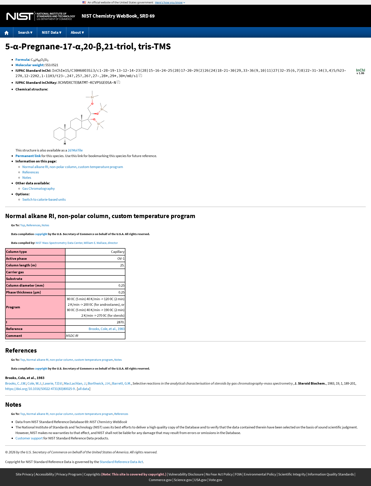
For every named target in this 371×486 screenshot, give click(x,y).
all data (83, 388)
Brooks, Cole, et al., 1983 (107, 328)
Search (23, 32)
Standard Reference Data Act (121, 461)
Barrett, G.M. (121, 383)
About (76, 32)
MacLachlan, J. (75, 383)
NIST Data (50, 32)
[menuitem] (6, 32)
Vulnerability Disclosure (186, 474)
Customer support (29, 438)
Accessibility (45, 474)
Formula (22, 59)
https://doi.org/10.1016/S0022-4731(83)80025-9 (40, 388)
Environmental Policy (260, 474)
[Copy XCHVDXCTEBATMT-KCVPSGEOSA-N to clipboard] (118, 83)
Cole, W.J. (34, 383)
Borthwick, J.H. (99, 383)
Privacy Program (69, 474)
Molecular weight (29, 65)
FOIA (238, 474)
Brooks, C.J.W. (15, 383)
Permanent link (28, 155)
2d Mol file (75, 150)
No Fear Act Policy (219, 474)
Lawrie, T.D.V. (52, 383)
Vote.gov (215, 479)
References (30, 172)
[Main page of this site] (6, 32)
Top (22, 225)
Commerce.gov (160, 479)
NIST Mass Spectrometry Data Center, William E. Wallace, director (77, 243)
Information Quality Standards (331, 474)
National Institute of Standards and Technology (40, 16)
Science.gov (183, 479)
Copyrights (92, 474)
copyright (41, 234)
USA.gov (200, 479)
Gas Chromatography (38, 188)
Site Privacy (24, 474)
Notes (26, 177)
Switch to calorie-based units (44, 199)
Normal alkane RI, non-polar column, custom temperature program (72, 166)
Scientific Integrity (292, 474)
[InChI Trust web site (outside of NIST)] (360, 74)
